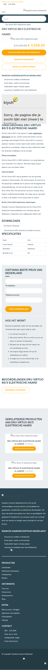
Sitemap (5, 620)
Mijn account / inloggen (11, 610)
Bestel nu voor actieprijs (24, 67)
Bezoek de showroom (24, 60)
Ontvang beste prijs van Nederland (24, 52)
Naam (7, 276)
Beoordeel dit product (15, 390)
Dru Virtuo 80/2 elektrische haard (24, 441)
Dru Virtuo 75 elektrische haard (24, 468)
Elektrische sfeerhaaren (10, 571)
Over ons (5, 589)
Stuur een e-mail (10, 634)
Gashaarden (6, 568)
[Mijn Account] (40, 4)
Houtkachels (6, 575)
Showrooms (6, 592)
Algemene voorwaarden (11, 613)
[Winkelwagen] (45, 4)
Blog (3, 599)
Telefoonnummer (13, 295)
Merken (4, 578)
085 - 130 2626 (9, 4)
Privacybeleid (7, 617)
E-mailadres (10, 286)
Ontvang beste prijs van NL (24, 448)
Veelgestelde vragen (12, 638)
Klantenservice (7, 596)
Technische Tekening (11, 226)
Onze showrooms (11, 641)
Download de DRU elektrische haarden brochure (22, 230)
